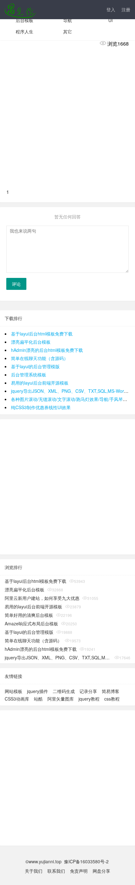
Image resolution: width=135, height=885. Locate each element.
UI (110, 20)
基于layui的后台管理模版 (35, 366)
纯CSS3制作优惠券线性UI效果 (41, 407)
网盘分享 (101, 871)
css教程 (112, 699)
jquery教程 (89, 699)
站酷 (38, 699)
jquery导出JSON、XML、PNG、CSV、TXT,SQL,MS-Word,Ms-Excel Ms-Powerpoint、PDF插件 (58, 657)
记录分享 (88, 691)
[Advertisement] (67, 117)
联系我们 (56, 871)
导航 (67, 20)
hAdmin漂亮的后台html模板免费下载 (47, 350)
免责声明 (79, 871)
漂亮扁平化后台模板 (31, 342)
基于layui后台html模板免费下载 (42, 333)
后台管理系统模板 (28, 374)
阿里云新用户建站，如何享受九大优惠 (42, 598)
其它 (67, 31)
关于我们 (33, 871)
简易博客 (110, 691)
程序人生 (24, 31)
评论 (16, 284)
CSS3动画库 (17, 699)
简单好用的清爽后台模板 (29, 615)
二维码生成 (64, 691)
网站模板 (13, 691)
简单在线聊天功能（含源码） (39, 358)
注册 (126, 9)
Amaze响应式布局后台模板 (31, 623)
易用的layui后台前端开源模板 (39, 383)
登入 (110, 9)
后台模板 (24, 20)
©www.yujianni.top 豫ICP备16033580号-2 (67, 861)
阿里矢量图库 (60, 699)
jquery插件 (37, 691)
